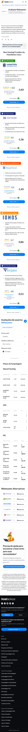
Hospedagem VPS (6, 688)
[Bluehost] (10, 168)
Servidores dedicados (6, 697)
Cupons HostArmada (6, 717)
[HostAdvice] (7, 2)
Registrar (7, 615)
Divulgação (4, 657)
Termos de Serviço (6, 666)
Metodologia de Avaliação (8, 5)
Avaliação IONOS (9, 243)
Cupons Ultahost (5, 723)
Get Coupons (14, 98)
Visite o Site (13, 102)
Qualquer (5, 336)
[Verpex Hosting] (10, 270)
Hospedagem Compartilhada (8, 682)
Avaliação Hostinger (9, 141)
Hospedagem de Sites (6, 676)
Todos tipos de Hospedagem (8, 673)
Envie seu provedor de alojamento (9, 651)
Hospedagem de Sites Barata (8, 685)
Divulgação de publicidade (21, 5)
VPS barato (4, 691)
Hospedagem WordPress (7, 679)
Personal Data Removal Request (9, 660)
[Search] (23, 2)
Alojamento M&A (13, 629)
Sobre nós (3, 638)
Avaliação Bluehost (9, 190)
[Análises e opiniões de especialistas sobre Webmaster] (2, 39)
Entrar (20, 615)
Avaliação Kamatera (9, 91)
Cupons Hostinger (6, 720)
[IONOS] (10, 217)
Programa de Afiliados (7, 648)
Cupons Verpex (5, 726)
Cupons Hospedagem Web (8, 711)
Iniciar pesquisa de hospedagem (15, 566)
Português (7, 351)
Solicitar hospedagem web (8, 654)
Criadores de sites (5, 703)
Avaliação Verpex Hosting (9, 295)
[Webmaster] (4, 11)
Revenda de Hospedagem (7, 700)
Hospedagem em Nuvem (7, 694)
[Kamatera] (10, 65)
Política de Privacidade (7, 663)
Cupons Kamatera (5, 714)
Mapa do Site (4, 645)
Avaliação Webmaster (17, 10)
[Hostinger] (10, 118)
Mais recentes (7, 344)
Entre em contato (5, 642)
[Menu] (25, 2)
